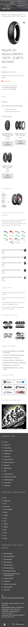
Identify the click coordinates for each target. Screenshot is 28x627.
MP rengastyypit (8, 562)
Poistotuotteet (8, 468)
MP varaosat (7, 445)
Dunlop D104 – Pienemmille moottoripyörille (13, 355)
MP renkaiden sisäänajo (10, 570)
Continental (7, 506)
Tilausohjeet (7, 581)
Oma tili (4, 624)
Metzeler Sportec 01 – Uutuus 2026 (11, 365)
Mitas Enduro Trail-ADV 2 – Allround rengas (13, 360)
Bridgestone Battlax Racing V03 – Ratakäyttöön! (14, 362)
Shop (9, 14)
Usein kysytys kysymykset (10, 584)
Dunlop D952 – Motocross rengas (10, 603)
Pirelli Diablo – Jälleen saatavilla (10, 611)
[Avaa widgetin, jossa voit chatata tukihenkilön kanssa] (20, 624)
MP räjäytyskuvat (8, 553)
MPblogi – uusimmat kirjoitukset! (13, 597)
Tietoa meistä (7, 482)
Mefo (5, 521)
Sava (5, 535)
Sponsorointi (7, 456)
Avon (5, 497)
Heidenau (6, 515)
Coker (5, 503)
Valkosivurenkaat (8, 587)
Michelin (6, 526)
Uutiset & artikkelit (9, 578)
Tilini (5, 471)
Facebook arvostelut (9, 462)
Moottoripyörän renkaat (16, 14)
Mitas (5, 529)
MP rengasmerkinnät (9, 556)
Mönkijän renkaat (8, 450)
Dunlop (5, 512)
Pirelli (5, 532)
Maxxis (5, 518)
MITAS (14, 89)
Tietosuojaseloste (8, 474)
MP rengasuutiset (8, 565)
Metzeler (6, 524)
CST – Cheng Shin (8, 509)
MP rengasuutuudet (9, 568)
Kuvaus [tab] (3, 96)
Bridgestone (7, 500)
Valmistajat (7, 590)
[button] (24, 22)
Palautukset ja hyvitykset (10, 476)
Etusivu (5, 14)
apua (11, 304)
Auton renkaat (7, 447)
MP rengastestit (8, 559)
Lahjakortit (6, 465)
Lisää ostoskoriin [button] (7, 143)
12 (12, 89)
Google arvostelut (8, 459)
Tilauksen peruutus (8, 479)
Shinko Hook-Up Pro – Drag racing (11, 357)
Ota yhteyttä (7, 485)
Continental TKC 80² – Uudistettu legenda (12, 615)
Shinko (5, 538)
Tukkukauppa (7, 453)
